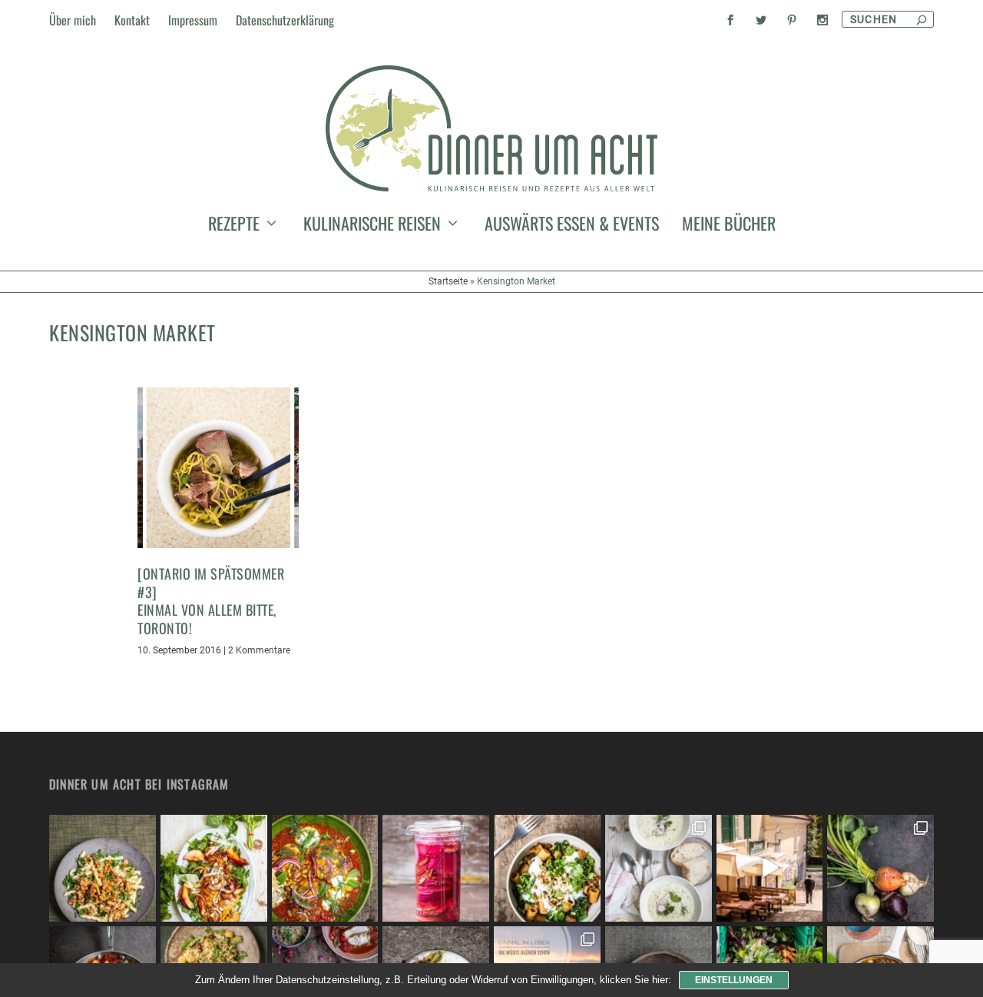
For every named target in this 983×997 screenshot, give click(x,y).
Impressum (192, 20)
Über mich (72, 20)
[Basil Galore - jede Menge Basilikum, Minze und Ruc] (214, 868)
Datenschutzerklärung (285, 20)
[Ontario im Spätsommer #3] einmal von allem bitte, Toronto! (210, 600)
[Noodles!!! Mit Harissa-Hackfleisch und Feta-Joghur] (547, 868)
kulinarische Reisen (372, 226)
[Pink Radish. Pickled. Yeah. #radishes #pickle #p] (435, 868)
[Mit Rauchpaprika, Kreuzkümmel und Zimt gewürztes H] (325, 868)
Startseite (448, 281)
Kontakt (132, 20)
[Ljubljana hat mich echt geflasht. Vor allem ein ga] (770, 868)
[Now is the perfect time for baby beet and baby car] (880, 868)
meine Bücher (729, 226)
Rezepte (234, 226)
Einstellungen (734, 980)
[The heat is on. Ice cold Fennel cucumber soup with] (658, 868)
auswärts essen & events (572, 226)
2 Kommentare (259, 650)
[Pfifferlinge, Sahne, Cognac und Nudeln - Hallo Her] (102, 868)
